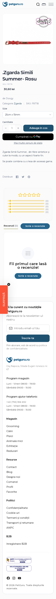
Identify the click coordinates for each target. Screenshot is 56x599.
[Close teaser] (8, 284)
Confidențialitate (17, 507)
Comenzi (12, 481)
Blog (9, 472)
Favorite (11, 491)
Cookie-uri (12, 512)
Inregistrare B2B (16, 543)
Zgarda (18, 103)
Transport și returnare (20, 522)
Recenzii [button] (11, 225)
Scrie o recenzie (35, 226)
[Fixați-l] (28, 176)
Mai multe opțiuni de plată (28, 143)
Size (4, 108)
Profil (9, 486)
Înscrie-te (28, 338)
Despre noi (13, 477)
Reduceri (12, 451)
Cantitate (7, 122)
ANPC (10, 527)
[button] (4, 299)
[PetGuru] (12, 4)
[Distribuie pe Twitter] (23, 176)
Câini (9, 431)
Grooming (12, 426)
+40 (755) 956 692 (16, 402)
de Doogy (7, 98)
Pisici (9, 436)
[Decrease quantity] (6, 128)
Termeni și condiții (17, 517)
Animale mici (14, 441)
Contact (11, 467)
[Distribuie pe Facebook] (17, 176)
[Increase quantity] (18, 128)
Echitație (12, 446)
